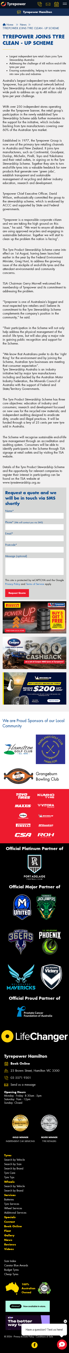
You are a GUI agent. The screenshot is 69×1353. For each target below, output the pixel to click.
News (8, 1240)
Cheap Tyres (11, 1274)
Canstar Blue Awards (16, 1265)
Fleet (7, 1231)
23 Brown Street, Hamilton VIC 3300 (35, 1071)
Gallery (9, 1235)
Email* (9, 533)
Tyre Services (11, 1204)
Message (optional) (16, 556)
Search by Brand (13, 1168)
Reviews (10, 1244)
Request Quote (17, 592)
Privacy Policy (12, 584)
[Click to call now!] (39, 4)
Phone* (24, 522)
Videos (9, 1249)
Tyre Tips (9, 1177)
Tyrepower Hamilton (37, 12)
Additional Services (15, 1212)
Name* (9, 511)
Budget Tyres (11, 1270)
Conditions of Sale (44, 1336)
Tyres (7, 1155)
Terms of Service (35, 584)
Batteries (9, 1199)
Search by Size (12, 1164)
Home (9, 24)
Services (10, 1195)
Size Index (10, 1261)
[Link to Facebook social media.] (34, 1345)
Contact (9, 1222)
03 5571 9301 (21, 1078)
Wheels (9, 1182)
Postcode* (11, 545)
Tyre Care (9, 1173)
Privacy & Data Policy (24, 1336)
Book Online (13, 1226)
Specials (10, 1217)
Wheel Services (13, 1208)
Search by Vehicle (14, 1160)
